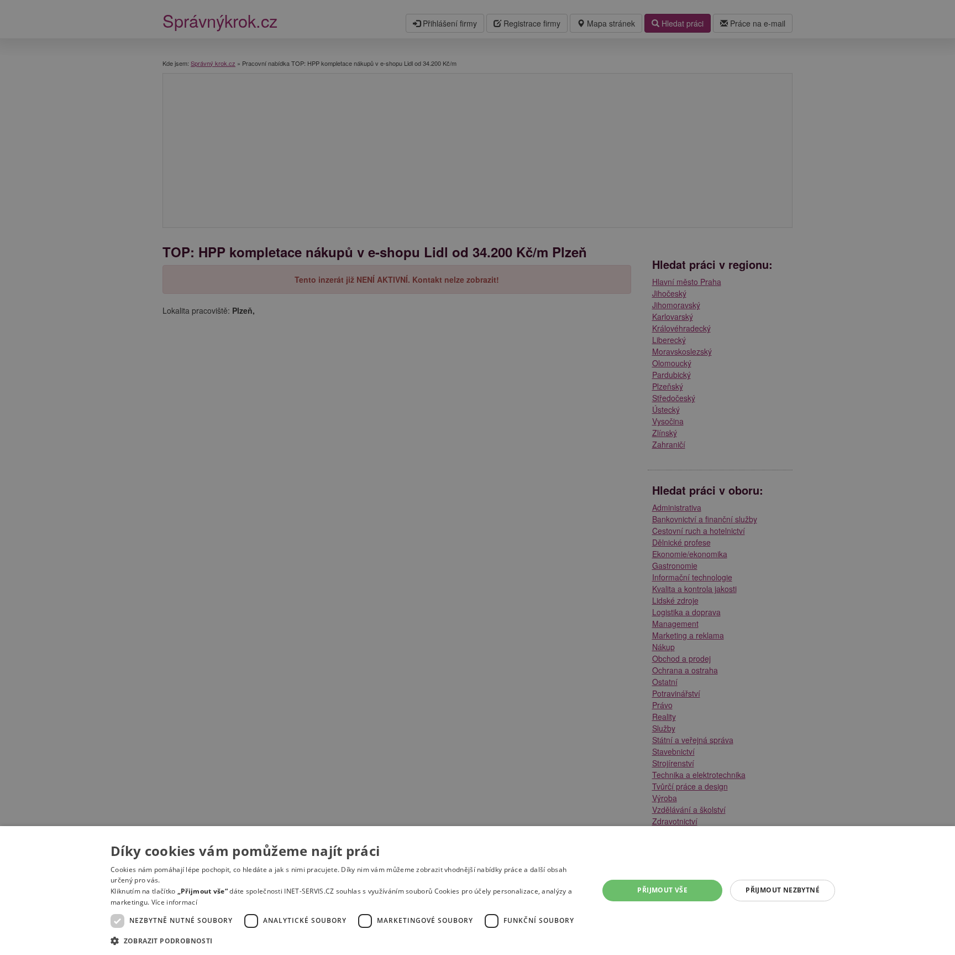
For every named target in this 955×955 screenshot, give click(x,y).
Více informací (174, 902)
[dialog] (477, 890)
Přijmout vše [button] (662, 890)
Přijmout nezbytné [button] (783, 890)
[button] (347, 940)
